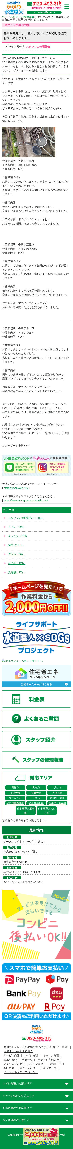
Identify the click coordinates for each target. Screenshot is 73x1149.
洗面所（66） (16, 554)
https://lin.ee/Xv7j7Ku (16, 487)
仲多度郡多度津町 (25, 810)
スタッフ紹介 (35, 1063)
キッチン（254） (18, 536)
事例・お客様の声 (48, 1059)
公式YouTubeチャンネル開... (20, 851)
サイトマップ (48, 1068)
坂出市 (57, 787)
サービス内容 (11, 1055)
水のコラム (55, 1063)
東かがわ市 (15, 798)
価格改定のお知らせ (15, 861)
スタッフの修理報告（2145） (25, 517)
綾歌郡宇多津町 (15, 803)
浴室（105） (15, 545)
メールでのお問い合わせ (44, 12)
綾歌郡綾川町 (36, 803)
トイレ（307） (17, 527)
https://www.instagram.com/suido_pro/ (26, 500)
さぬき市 (57, 792)
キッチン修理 (51, 1055)
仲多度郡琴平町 (57, 803)
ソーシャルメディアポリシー (21, 1072)
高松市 (15, 787)
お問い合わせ (27, 1068)
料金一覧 (27, 1059)
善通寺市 (15, 792)
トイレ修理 (31, 1055)
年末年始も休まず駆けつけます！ (23, 872)
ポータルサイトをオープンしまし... (24, 841)
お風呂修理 (10, 1059)
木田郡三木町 (57, 798)
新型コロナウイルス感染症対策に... (24, 882)
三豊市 (36, 798)
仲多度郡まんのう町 (46, 810)
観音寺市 (36, 792)
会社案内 (9, 1068)
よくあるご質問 (13, 1063)
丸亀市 (36, 787)
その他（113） (16, 563)
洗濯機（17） (16, 572)
